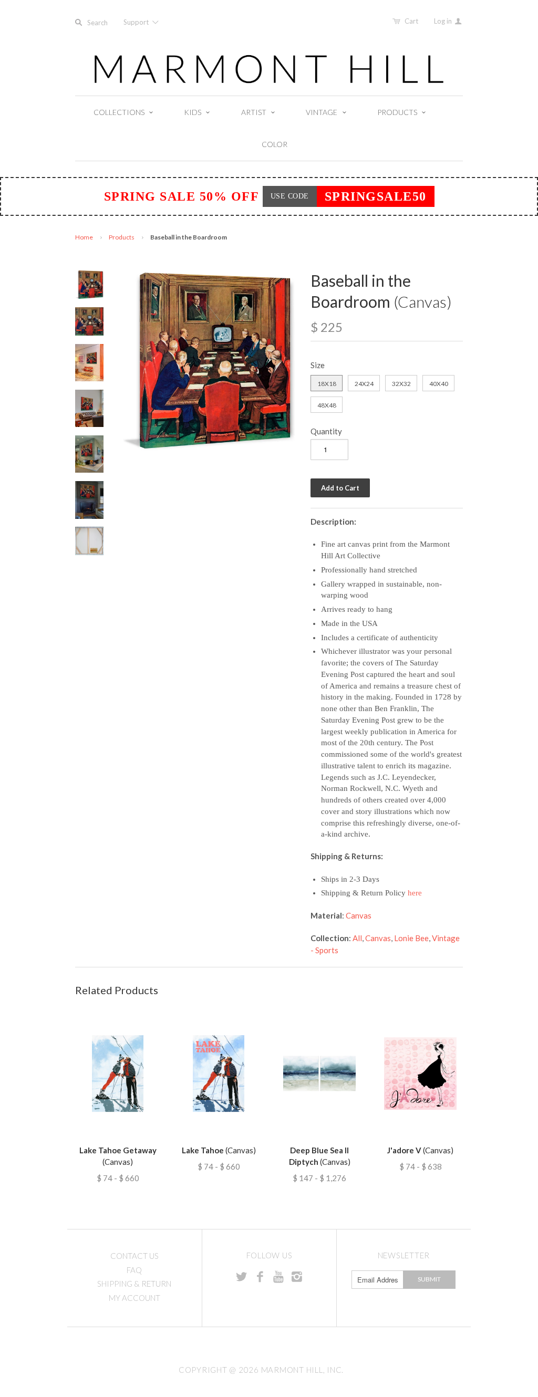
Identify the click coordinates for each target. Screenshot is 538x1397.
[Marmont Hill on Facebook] (260, 1276)
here (415, 893)
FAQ (134, 1270)
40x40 (438, 384)
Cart (411, 21)
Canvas (358, 915)
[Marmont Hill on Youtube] (278, 1276)
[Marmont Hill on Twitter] (241, 1276)
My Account (134, 1297)
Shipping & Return (134, 1283)
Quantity (326, 431)
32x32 (401, 384)
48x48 (326, 405)
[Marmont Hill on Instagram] (296, 1276)
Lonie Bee (411, 938)
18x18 (326, 384)
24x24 (364, 384)
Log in (443, 21)
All (357, 938)
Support (136, 22)
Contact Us (134, 1255)
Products (121, 237)
